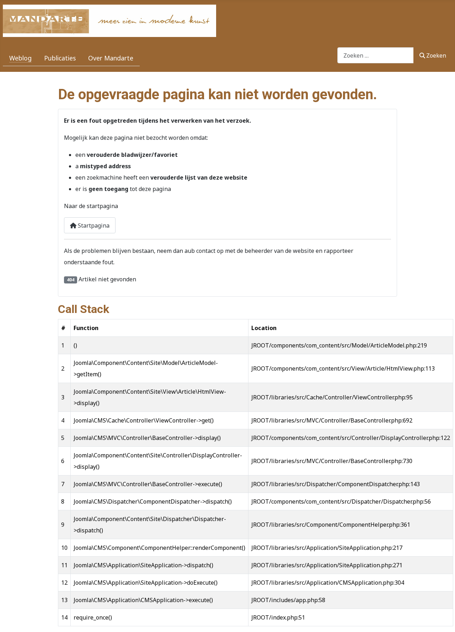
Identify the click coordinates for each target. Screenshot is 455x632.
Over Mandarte (110, 58)
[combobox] (375, 55)
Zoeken (436, 55)
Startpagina (92, 225)
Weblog (20, 58)
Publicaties (60, 58)
